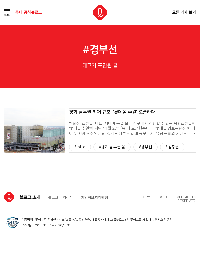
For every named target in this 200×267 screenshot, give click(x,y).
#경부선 (145, 147)
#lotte (79, 147)
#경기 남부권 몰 (112, 147)
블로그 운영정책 (60, 198)
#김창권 (172, 147)
